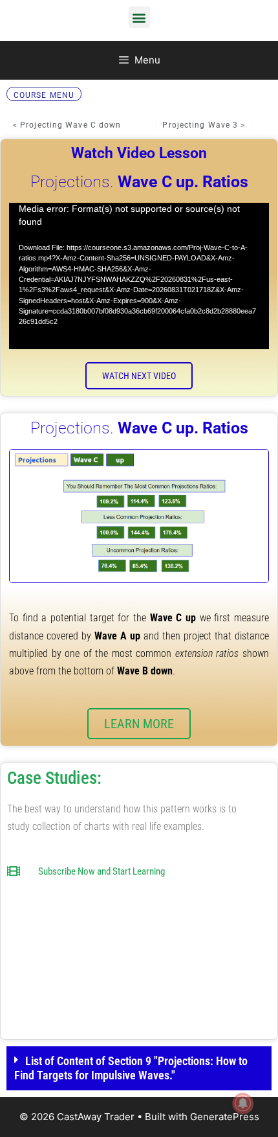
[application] (139, 276)
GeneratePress (224, 1116)
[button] (139, 17)
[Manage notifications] (243, 1103)
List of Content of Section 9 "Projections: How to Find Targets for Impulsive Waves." (131, 1068)
